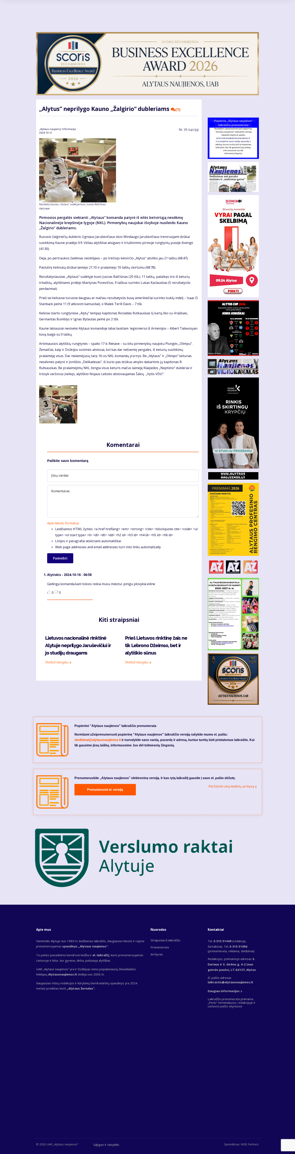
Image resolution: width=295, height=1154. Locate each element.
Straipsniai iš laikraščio (165, 940)
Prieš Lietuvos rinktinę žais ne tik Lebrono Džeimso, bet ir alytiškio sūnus (156, 645)
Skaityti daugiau (57, 662)
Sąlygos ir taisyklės (106, 1145)
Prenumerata (160, 947)
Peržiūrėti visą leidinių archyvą (231, 786)
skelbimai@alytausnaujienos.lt (97, 740)
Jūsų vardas (60, 475)
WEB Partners (250, 1144)
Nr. (189, 130)
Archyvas (157, 954)
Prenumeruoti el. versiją (105, 789)
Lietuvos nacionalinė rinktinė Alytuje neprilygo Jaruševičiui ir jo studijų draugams (78, 645)
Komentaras (60, 491)
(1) (177, 109)
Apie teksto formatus (63, 523)
